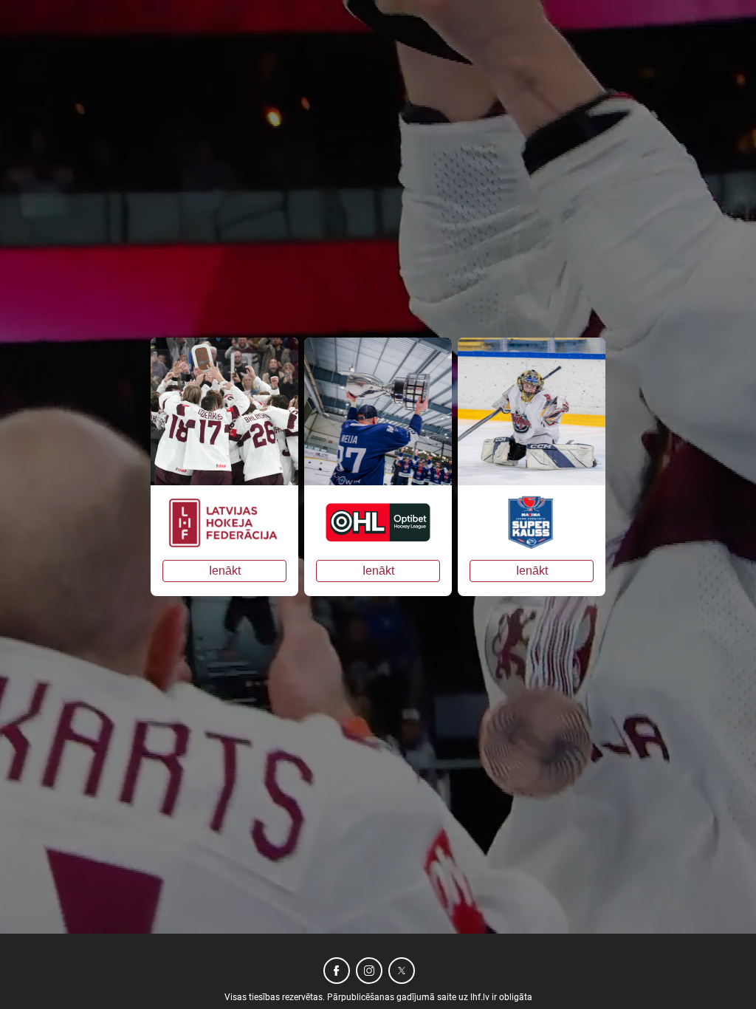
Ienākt (225, 570)
